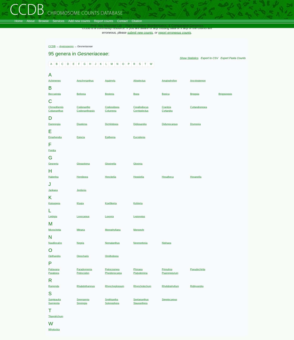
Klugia (80, 203)
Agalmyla (110, 80)
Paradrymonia (84, 269)
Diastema (82, 124)
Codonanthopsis (86, 111)
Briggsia (194, 94)
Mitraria (81, 230)
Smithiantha (111, 299)
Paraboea (53, 273)
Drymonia (195, 124)
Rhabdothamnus (86, 286)
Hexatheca (168, 177)
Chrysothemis (55, 107)
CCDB (52, 46)
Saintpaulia (54, 299)
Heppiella (138, 177)
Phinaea (138, 269)
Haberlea (53, 177)
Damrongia (54, 124)
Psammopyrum (170, 273)
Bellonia (81, 94)
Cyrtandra (167, 111)
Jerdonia (81, 190)
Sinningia (82, 303)
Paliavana (53, 269)
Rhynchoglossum (114, 286)
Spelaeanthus (141, 299)
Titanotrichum (55, 316)
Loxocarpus (83, 216)
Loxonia (109, 216)
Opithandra (54, 256)
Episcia (81, 137)
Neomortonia (140, 243)
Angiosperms (66, 46)
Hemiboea (82, 177)
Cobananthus (55, 111)
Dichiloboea (111, 124)
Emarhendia (55, 137)
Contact (122, 21)
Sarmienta (54, 303)
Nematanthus (112, 243)
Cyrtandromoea (198, 107)
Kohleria (138, 203)
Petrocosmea (112, 269)
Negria (80, 243)
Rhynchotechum (142, 286)
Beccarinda (54, 94)
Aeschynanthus (85, 80)
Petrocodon (83, 273)
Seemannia (83, 299)
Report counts (103, 21)
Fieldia (52, 150)
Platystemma (140, 273)
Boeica (166, 94)
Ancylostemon (198, 80)
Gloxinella (110, 163)
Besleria (109, 94)
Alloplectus (139, 80)
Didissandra (140, 124)
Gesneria (53, 163)
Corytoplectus (140, 111)
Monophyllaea (113, 230)
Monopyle (138, 230)
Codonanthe (83, 107)
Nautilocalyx (55, 243)
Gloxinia (137, 163)
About (31, 21)
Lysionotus (139, 216)
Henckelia (110, 177)
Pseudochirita (197, 269)
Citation (137, 21)
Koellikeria (111, 203)
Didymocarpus (170, 124)
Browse (44, 21)
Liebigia (52, 216)
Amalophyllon (169, 80)
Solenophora (112, 303)
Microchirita (54, 230)
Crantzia (166, 107)
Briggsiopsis (225, 94)
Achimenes (54, 80)
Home (19, 21)
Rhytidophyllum (170, 286)
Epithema (110, 137)
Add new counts (79, 21)
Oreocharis (83, 256)
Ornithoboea (112, 256)
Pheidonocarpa (113, 273)
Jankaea (53, 190)
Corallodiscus (140, 107)
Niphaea (166, 243)
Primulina (167, 269)
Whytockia (54, 329)
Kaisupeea (54, 203)
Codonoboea (112, 107)
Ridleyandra (197, 286)
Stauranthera (140, 303)
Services (58, 21)
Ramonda (53, 286)
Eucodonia (139, 137)
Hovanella (195, 177)
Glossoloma (83, 163)
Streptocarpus (169, 299)
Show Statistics (189, 58)
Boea (136, 94)
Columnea (110, 111)
